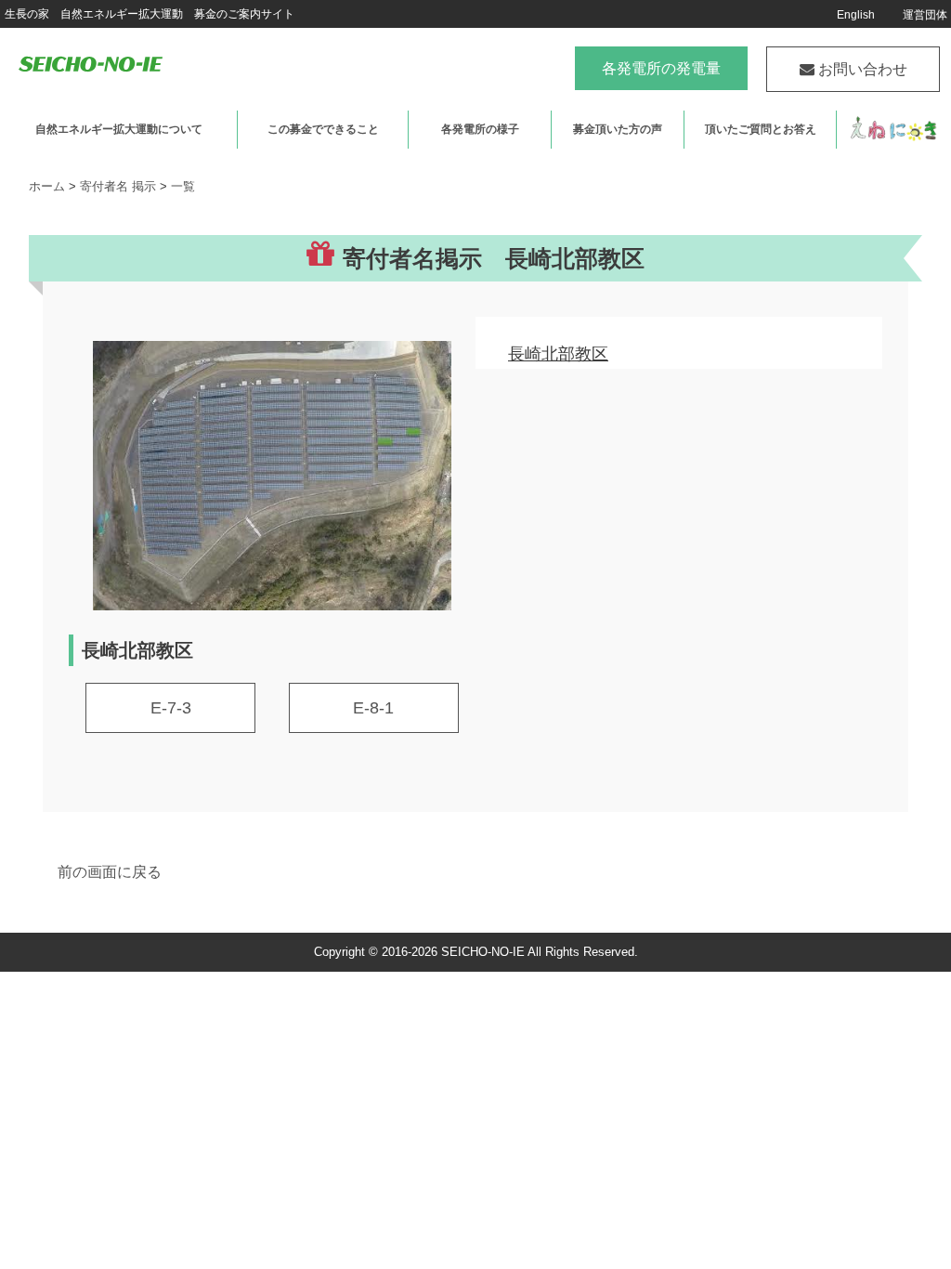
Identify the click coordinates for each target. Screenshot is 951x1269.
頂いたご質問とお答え (760, 129)
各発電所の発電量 (661, 68)
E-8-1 (373, 708)
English (856, 14)
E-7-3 (170, 708)
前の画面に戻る (110, 872)
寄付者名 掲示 (118, 186)
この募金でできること (323, 129)
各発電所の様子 (480, 129)
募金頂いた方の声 (617, 129)
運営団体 (925, 14)
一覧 (183, 186)
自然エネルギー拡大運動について (118, 129)
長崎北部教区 (558, 354)
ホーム (47, 186)
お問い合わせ (860, 69)
